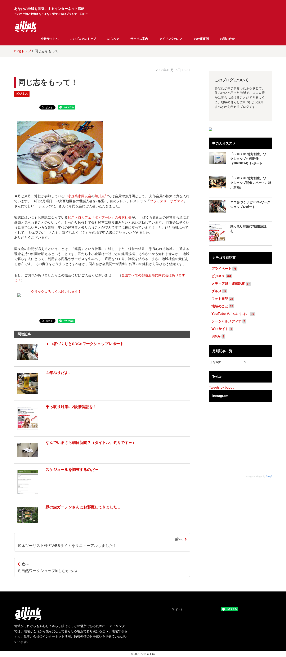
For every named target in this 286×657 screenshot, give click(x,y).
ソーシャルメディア (226, 321)
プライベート (221, 268)
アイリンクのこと (171, 38)
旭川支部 (101, 196)
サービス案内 (139, 38)
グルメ (216, 291)
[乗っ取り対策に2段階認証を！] (55, 431)
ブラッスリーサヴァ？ (166, 201)
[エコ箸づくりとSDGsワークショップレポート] (69, 361)
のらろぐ (113, 38)
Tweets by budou (221, 387)
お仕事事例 (201, 38)
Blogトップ (22, 51)
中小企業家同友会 (77, 196)
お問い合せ (227, 38)
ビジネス (22, 93)
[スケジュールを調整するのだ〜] (56, 496)
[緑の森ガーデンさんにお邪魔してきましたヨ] (67, 525)
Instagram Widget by (262, 476)
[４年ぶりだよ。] (43, 396)
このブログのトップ (83, 38)
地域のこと (219, 306)
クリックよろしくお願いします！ (56, 291)
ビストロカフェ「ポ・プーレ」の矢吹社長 (99, 217)
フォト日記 (219, 298)
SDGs (216, 336)
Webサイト (220, 329)
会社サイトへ (49, 38)
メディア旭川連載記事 (228, 283)
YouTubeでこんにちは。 (230, 314)
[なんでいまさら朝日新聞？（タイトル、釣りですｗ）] (75, 458)
